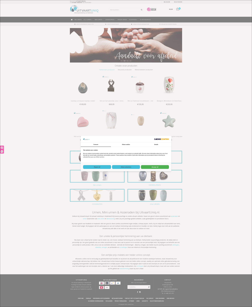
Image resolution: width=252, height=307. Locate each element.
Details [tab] (156, 144)
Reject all (97, 167)
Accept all (155, 167)
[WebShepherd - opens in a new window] (161, 139)
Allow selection (126, 167)
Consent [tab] (95, 144)
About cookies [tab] (126, 144)
